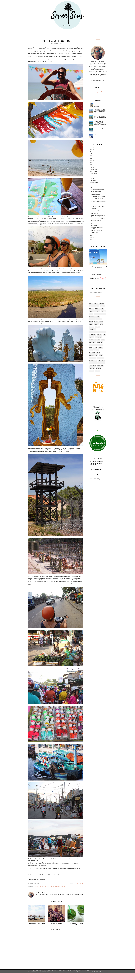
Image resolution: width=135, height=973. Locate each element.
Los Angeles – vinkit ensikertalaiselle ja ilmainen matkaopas (99, 130)
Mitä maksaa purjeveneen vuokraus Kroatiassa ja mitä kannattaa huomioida (100, 136)
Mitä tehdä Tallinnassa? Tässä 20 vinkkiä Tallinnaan (99, 105)
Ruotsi (103, 339)
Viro (96, 360)
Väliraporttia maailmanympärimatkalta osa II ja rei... (98, 201)
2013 (91, 235)
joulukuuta (93, 167)
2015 (91, 166)
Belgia (97, 306)
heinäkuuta (93, 176)
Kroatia (96, 324)
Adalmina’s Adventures (96, 461)
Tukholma (91, 355)
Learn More (95, 971)
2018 (91, 160)
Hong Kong (102, 313)
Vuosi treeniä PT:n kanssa (96, 474)
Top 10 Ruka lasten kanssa (96, 469)
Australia (91, 306)
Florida (103, 311)
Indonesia (91, 316)
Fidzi (102, 308)
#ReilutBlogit (92, 303)
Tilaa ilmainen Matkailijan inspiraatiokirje (96, 464)
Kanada (91, 321)
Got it (101, 971)
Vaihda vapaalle (94, 478)
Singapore (99, 342)
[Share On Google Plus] (83, 883)
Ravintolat (98, 337)
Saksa (94, 342)
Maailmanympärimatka (94, 332)
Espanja (97, 308)
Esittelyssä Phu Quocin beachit (98, 196)
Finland (98, 311)
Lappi (101, 324)
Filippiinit (91, 311)
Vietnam (63, 886)
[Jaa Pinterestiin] (80, 883)
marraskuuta (94, 169)
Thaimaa (101, 347)
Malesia (103, 332)
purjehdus (91, 368)
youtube (97, 370)
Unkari (101, 355)
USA (97, 355)
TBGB (90, 347)
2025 (91, 147)
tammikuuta (94, 187)
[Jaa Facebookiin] (75, 883)
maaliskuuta (94, 184)
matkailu (52, 886)
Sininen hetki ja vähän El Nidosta (98, 218)
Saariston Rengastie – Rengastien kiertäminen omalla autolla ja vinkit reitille (100, 111)
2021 (91, 155)
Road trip (97, 339)
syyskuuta (93, 173)
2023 (91, 151)
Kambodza (98, 319)
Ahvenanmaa (101, 303)
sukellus (91, 370)
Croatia (102, 306)
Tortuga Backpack (94, 350)
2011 (91, 239)
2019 (91, 158)
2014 (91, 234)
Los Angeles (92, 329)
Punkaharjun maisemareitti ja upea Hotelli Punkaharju (100, 117)
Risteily (91, 339)
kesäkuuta (93, 178)
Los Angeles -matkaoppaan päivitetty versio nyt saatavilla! (98, 267)
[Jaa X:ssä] (78, 883)
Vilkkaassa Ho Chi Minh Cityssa (98, 204)
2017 (91, 162)
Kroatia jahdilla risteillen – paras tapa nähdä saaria (97, 480)
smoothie (98, 368)
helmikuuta (93, 185)
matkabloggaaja (44, 886)
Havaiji (90, 313)
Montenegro (92, 334)
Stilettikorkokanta (96, 473)
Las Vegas (91, 326)
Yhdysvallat (102, 360)
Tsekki (98, 352)
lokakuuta (93, 171)
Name (104, 334)
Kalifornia (91, 319)
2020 (91, 157)
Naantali (99, 334)
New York (91, 337)
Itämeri (97, 316)
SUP (90, 342)
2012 (91, 237)
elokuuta (93, 175)
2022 (91, 153)
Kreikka (91, 324)
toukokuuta (93, 180)
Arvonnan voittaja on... (96, 210)
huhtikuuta (93, 182)
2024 (91, 149)
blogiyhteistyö (93, 363)
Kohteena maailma (95, 467)
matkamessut (92, 365)
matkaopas (100, 365)
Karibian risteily (98, 321)
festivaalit (101, 363)
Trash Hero (92, 352)
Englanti (91, 308)
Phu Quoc (57, 886)
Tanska (95, 347)
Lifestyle (37, 886)
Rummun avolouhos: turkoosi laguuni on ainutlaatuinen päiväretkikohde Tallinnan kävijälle (100, 123)
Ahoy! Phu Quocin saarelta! (97, 198)
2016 (91, 164)
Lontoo (97, 326)
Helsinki (96, 313)
